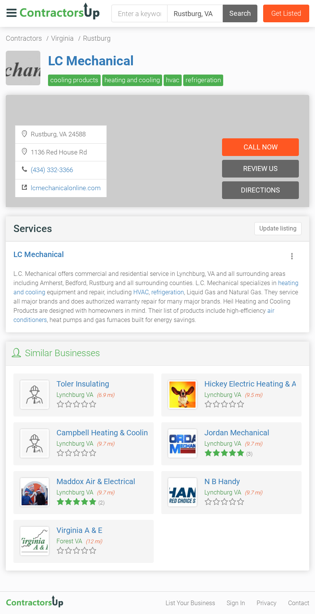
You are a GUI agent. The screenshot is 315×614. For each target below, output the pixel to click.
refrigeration (203, 80)
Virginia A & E (79, 530)
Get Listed (286, 13)
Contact (298, 603)
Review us (260, 168)
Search (240, 13)
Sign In (236, 603)
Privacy (267, 603)
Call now (261, 147)
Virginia (62, 38)
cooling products (74, 80)
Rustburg (97, 38)
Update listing (278, 228)
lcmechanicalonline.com (66, 188)
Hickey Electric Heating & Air (252, 383)
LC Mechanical (91, 60)
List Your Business (190, 603)
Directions (260, 190)
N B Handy (222, 481)
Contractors (24, 38)
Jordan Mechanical (236, 432)
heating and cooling (132, 80)
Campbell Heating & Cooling (104, 432)
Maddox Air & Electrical (95, 481)
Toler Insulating (82, 383)
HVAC (141, 292)
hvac (172, 80)
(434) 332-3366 (52, 170)
